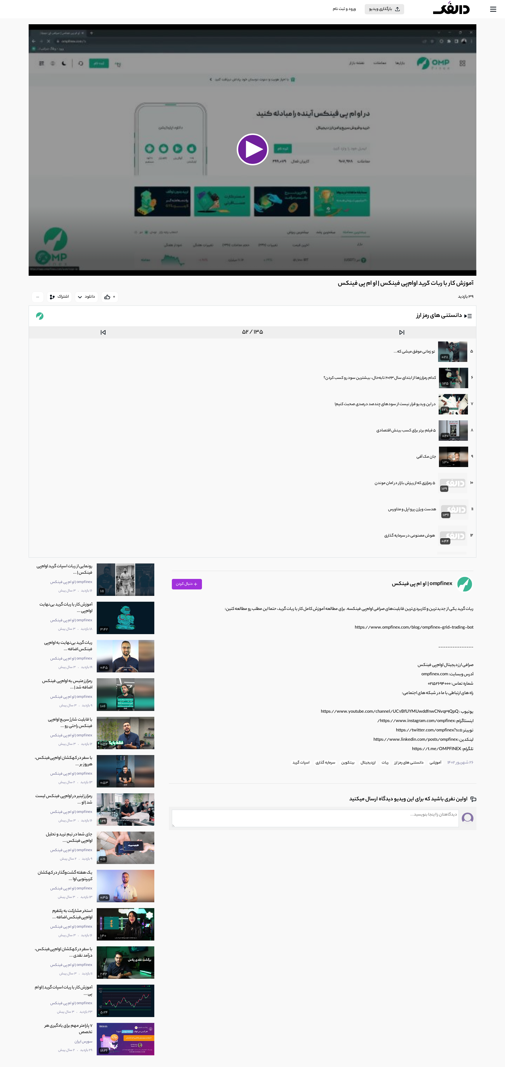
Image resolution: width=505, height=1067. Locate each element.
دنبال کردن (184, 584)
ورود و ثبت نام (344, 9)
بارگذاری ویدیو (380, 9)
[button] (252, 149)
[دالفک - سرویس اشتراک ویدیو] (456, 9)
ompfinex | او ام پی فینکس (422, 584)
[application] (252, 150)
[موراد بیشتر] (38, 297)
